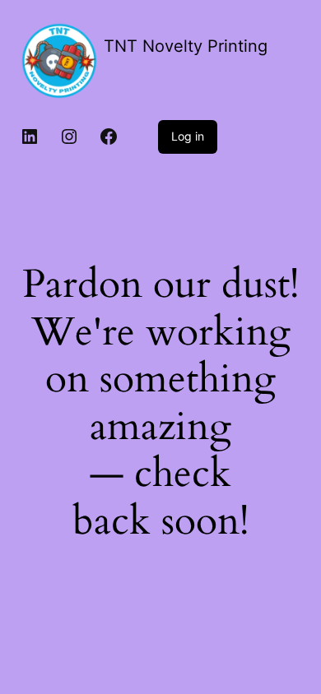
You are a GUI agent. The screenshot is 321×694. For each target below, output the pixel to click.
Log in (187, 136)
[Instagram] (69, 136)
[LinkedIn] (30, 136)
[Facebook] (109, 136)
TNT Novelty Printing (186, 46)
